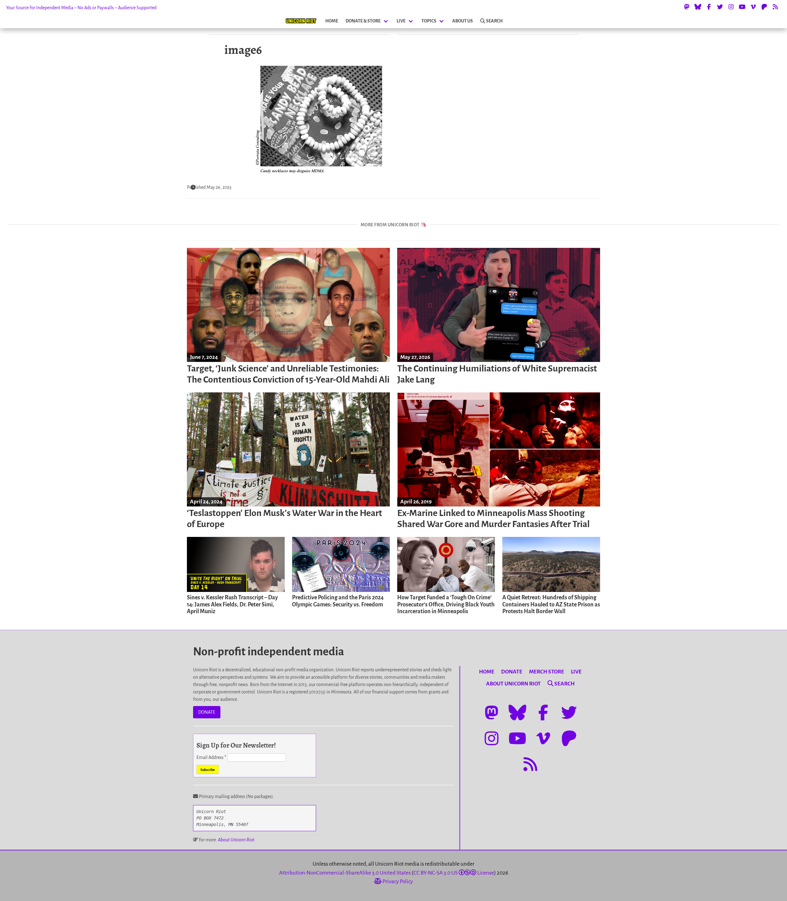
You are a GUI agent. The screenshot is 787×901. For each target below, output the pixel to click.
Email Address (211, 757)
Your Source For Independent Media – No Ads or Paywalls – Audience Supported (81, 7)
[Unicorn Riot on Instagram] (731, 6)
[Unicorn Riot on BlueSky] (697, 6)
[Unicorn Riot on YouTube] (742, 6)
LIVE (401, 20)
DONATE (206, 712)
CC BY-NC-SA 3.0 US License (453, 873)
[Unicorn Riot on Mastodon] (686, 6)
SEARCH (494, 20)
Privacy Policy (397, 881)
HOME (331, 20)
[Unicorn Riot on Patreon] (764, 6)
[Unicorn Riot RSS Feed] (775, 6)
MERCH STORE (546, 672)
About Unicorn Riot (236, 839)
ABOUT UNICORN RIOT (513, 684)
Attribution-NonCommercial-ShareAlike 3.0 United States (345, 873)
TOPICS (428, 20)
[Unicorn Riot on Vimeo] (753, 6)
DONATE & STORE (363, 20)
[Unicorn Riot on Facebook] (708, 6)
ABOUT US (462, 20)
